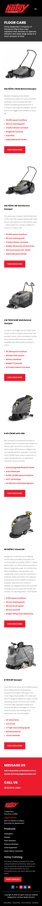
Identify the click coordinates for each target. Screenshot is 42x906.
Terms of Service (26, 903)
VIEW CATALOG (13, 879)
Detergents (8, 834)
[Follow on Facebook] (12, 887)
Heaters (7, 837)
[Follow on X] (17, 887)
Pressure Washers (11, 844)
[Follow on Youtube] (29, 887)
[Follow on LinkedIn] (25, 887)
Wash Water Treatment (13, 851)
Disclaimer (35, 903)
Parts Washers (10, 841)
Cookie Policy (16, 903)
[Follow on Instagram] (21, 887)
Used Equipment (10, 848)
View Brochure (14, 150)
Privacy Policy (7, 903)
